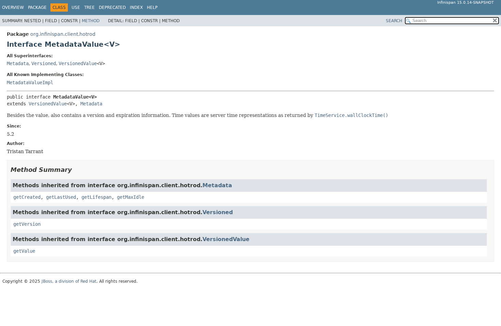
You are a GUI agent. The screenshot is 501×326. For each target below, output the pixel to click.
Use (76, 7)
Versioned (43, 63)
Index (136, 7)
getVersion (27, 224)
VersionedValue (78, 63)
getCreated (27, 197)
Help (152, 7)
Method (91, 20)
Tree (89, 7)
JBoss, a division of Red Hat (69, 281)
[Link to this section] (76, 169)
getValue (24, 251)
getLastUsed (61, 197)
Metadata (18, 63)
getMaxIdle (130, 197)
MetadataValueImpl (30, 82)
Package (37, 7)
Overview (13, 7)
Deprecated (112, 7)
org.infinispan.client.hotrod (62, 34)
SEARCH (394, 20)
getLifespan (96, 197)
